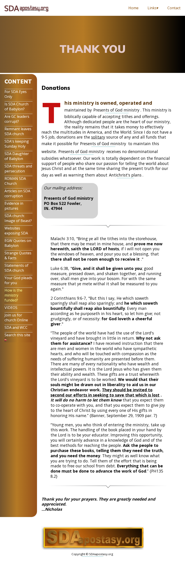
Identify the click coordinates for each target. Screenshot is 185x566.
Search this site (17, 334)
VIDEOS (11, 307)
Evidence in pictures (14, 206)
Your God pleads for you (18, 280)
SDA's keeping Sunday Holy (17, 144)
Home (133, 7)
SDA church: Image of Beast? (18, 218)
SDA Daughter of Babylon (17, 156)
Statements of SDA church (16, 268)
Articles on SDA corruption (17, 193)
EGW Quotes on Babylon (18, 243)
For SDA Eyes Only (16, 94)
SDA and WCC (16, 327)
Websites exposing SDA (16, 231)
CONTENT (18, 81)
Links (152, 7)
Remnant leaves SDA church (18, 131)
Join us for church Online (16, 317)
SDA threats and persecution (18, 169)
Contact (173, 7)
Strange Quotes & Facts (18, 255)
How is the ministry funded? (13, 295)
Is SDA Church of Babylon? (16, 106)
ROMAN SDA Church (15, 181)
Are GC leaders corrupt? (17, 119)
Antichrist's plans (125, 175)
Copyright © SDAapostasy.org (92, 554)
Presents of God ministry (116, 110)
